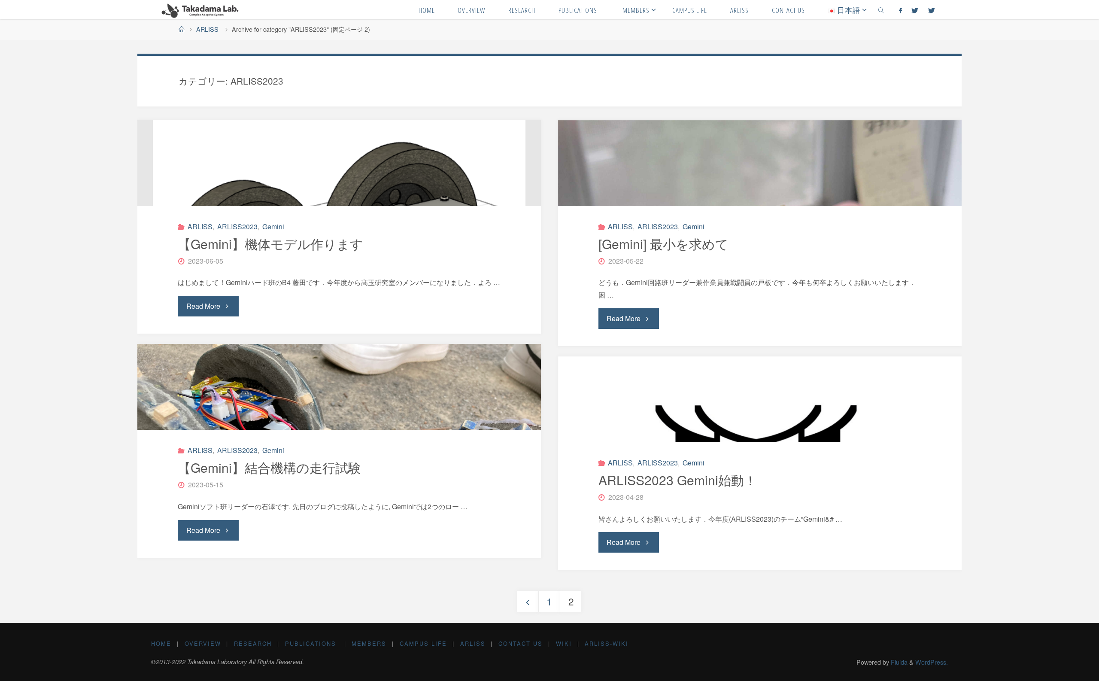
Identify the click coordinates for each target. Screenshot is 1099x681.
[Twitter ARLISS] (931, 10)
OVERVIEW (203, 643)
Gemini (273, 226)
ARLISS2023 (237, 226)
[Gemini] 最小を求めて (663, 243)
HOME (161, 643)
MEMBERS (369, 643)
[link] (880, 9)
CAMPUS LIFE (423, 643)
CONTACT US (520, 643)
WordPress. (931, 661)
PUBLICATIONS (312, 643)
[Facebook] (900, 10)
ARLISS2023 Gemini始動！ (677, 480)
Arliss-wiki (606, 643)
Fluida (898, 661)
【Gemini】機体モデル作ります (270, 243)
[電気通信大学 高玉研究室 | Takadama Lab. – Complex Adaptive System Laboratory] (200, 10)
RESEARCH (253, 643)
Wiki (564, 643)
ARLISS (207, 28)
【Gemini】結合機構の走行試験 (269, 467)
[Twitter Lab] (915, 10)
